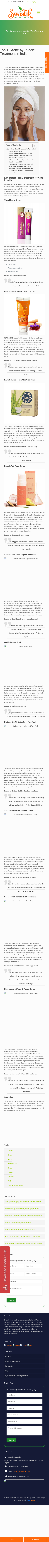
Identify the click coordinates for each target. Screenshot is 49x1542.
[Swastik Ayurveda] (21, 12)
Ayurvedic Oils (12, 1164)
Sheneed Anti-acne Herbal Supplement (21, 168)
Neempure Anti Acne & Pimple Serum (22, 170)
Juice (10, 1159)
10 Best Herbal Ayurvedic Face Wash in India (20, 1229)
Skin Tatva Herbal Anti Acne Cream (20, 166)
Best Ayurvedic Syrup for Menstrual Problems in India (23, 1202)
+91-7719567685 (15, 2)
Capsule (10, 1151)
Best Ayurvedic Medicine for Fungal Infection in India (22, 1236)
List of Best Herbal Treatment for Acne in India (21, 149)
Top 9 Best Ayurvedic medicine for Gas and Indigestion (23, 1215)
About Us (8, 1356)
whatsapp (35, 1539)
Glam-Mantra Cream (16, 151)
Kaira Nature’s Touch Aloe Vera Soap (21, 155)
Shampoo (11, 1177)
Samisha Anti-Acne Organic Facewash (21, 160)
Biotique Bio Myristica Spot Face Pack (21, 164)
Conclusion (17, 172)
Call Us (12, 1539)
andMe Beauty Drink (16, 162)
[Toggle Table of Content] (33, 146)
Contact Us (9, 1366)
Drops (10, 1168)
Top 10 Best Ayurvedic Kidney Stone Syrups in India (22, 1209)
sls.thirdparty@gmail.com (33, 2)
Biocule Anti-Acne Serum (17, 158)
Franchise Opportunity (12, 1361)
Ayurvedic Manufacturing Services (16, 1376)
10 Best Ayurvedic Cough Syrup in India (18, 1222)
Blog (6, 1371)
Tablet (10, 1181)
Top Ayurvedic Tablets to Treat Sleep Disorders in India (23, 1243)
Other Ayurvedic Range (15, 1185)
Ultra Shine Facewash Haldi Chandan (21, 153)
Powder (10, 1172)
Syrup (10, 1155)
